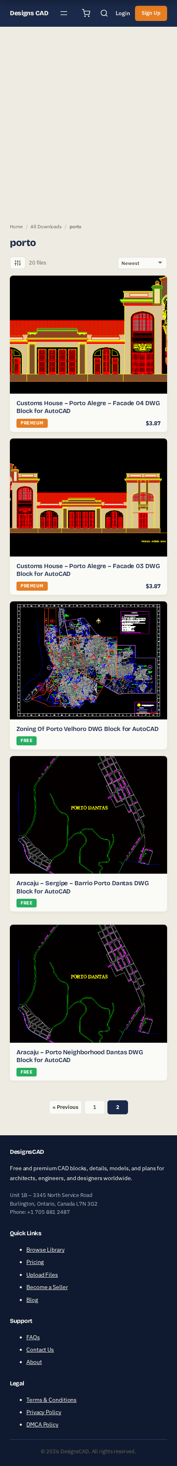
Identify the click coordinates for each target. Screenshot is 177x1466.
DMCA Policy (42, 1424)
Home (16, 226)
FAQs (33, 1337)
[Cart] (86, 13)
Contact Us (40, 1349)
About (34, 1362)
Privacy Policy (43, 1412)
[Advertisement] (88, 123)
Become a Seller (47, 1287)
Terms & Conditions (51, 1399)
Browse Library (45, 1249)
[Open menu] (64, 13)
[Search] (104, 13)
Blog (32, 1300)
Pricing (35, 1262)
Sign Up (151, 12)
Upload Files (42, 1274)
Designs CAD (29, 13)
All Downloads (46, 226)
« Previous (65, 1107)
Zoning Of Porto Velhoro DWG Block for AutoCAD (87, 729)
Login (123, 13)
